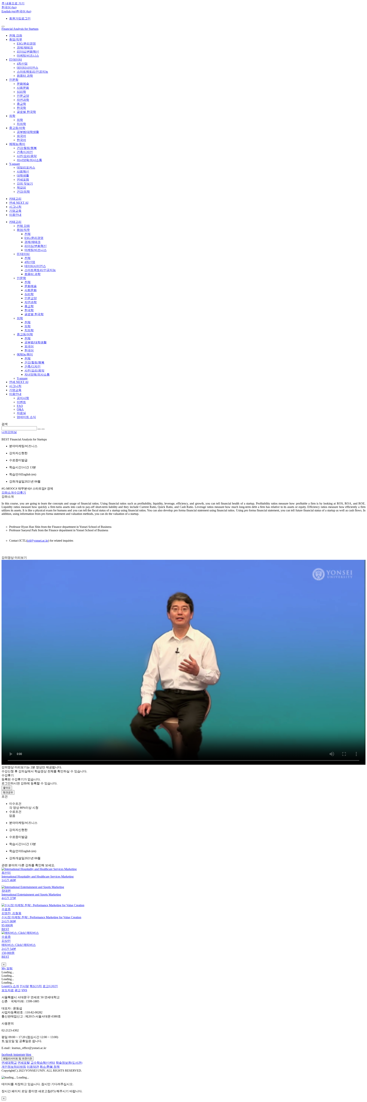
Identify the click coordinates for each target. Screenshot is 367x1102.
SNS (24, 990)
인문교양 (23, 95)
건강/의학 (23, 191)
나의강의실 (9, 432)
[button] (9, 7)
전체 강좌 (15, 35)
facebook (7, 1054)
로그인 (26, 18)
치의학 (21, 124)
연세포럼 (23, 179)
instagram (19, 1054)
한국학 (21, 107)
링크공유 (8, 792)
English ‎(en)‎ (9, 11)
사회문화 (23, 87)
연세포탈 (24, 1062)
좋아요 (7, 787)
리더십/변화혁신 (28, 51)
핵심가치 (36, 986)
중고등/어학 (17, 128)
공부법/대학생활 (28, 132)
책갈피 (21, 187)
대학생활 (23, 175)
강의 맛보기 (25, 183)
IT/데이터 (15, 59)
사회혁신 (23, 171)
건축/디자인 (25, 152)
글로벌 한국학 (26, 111)
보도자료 (8, 990)
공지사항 (23, 398)
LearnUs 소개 (10, 986)
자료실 (21, 413)
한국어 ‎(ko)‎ (23, 11)
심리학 (21, 91)
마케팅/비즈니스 (28, 55)
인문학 (13, 79)
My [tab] (4, 968)
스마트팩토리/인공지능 (32, 71)
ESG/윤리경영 (26, 43)
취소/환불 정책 (50, 1066)
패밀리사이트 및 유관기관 (17, 1058)
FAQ (20, 406)
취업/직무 (15, 39)
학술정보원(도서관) (69, 1062)
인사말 (24, 986)
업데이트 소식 (26, 417)
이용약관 (33, 1066)
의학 (12, 115)
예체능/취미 (17, 144)
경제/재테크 (25, 47)
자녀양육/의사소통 (29, 160)
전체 (27, 234)
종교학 (21, 103)
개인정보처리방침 (14, 1066)
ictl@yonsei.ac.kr (37, 540)
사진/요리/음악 (27, 156)
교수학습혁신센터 (43, 1062)
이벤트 (21, 402)
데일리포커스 (26, 167)
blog (28, 1054)
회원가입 (15, 18)
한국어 (21, 140)
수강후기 (20, 492)
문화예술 (23, 83)
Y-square (14, 163)
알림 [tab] (9, 968)
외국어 (21, 136)
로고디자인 (50, 986)
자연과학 (23, 99)
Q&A (20, 409)
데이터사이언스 (27, 67)
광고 (18, 990)
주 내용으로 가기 (13, 3)
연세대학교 (9, 1062)
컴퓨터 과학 (25, 75)
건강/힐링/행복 (27, 148)
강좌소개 (8, 492)
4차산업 (22, 63)
